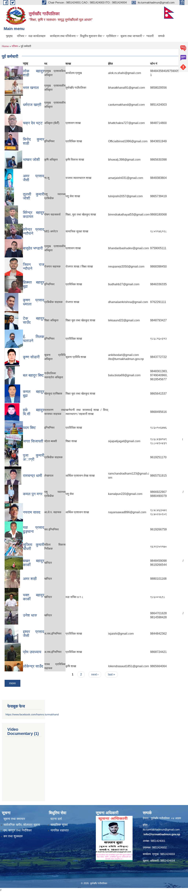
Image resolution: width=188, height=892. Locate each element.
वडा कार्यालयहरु (37, 36)
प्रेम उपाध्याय (32, 652)
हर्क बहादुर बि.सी (33, 412)
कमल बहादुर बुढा (33, 393)
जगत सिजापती (33, 441)
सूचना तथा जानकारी (131, 36)
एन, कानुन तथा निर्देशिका (17, 830)
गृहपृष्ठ (9, 36)
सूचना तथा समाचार (14, 819)
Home (5, 46)
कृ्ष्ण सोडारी (31, 357)
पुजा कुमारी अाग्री (33, 457)
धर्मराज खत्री (32, 105)
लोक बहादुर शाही (33, 73)
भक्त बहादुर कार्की (33, 597)
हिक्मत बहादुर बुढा (33, 284)
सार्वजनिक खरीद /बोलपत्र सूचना (21, 824)
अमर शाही (30, 579)
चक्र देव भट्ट (33, 123)
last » (111, 674)
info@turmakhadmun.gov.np (162, 834)
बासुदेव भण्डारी (33, 248)
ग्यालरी (150, 36)
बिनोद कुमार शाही (33, 141)
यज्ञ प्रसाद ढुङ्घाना (33, 529)
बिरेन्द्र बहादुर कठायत (33, 214)
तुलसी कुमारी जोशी (33, 196)
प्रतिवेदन (111, 36)
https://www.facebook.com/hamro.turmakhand (32, 714)
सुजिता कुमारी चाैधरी (33, 546)
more (12, 683)
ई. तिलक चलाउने (33, 338)
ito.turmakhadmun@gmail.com (161, 829)
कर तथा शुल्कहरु (13, 836)
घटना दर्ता (56, 819)
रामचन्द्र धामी (32, 475)
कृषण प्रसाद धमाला (33, 302)
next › (94, 674)
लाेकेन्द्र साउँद (33, 666)
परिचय (20, 36)
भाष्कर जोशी (31, 159)
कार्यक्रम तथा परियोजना (63, 36)
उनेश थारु (30, 615)
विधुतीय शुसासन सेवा (91, 36)
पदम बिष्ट (29, 427)
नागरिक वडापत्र (59, 830)
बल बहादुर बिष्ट (33, 375)
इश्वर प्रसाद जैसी (33, 633)
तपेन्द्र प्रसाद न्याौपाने (33, 231)
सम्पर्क (161, 36)
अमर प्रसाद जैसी (33, 178)
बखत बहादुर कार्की (33, 563)
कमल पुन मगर (32, 494)
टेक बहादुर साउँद (33, 320)
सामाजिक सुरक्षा (59, 824)
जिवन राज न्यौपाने (33, 266)
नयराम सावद (31, 512)
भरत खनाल (31, 88)
